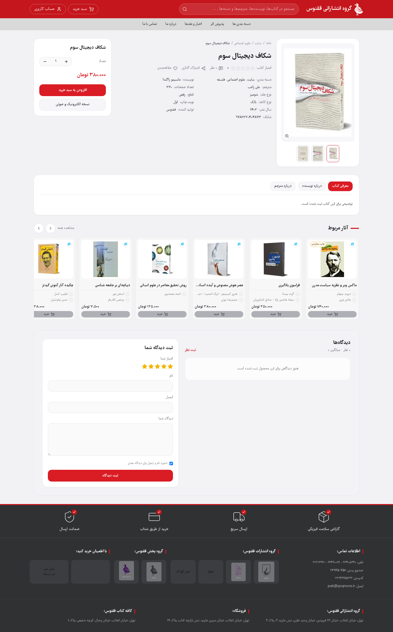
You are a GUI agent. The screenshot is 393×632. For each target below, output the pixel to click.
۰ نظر (213, 68)
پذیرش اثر (217, 24)
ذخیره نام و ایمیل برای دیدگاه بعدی (147, 463)
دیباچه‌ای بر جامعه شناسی (112, 285)
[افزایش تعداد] (66, 61)
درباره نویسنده (312, 186)
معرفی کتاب (340, 186)
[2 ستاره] (164, 366)
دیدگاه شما (166, 418)
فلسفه (221, 79)
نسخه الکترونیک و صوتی (73, 104)
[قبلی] (50, 228)
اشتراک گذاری (191, 68)
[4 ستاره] (151, 366)
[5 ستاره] (144, 366)
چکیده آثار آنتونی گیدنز (57, 285)
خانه (268, 43)
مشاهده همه (65, 228)
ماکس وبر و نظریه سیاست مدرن (334, 285)
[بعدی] (39, 228)
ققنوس (171, 109)
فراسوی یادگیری (289, 285)
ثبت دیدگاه (110, 475)
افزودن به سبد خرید (73, 90)
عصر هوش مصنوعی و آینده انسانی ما (220, 285)
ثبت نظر (190, 350)
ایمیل (169, 397)
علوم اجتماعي (242, 43)
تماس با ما (149, 24)
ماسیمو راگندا (171, 79)
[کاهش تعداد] (45, 61)
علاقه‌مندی (164, 68)
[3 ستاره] (157, 366)
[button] (318, 92)
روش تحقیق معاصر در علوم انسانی (163, 285)
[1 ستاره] (170, 366)
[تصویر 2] (317, 153)
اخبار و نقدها (193, 24)
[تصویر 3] (302, 153)
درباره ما (170, 24)
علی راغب (254, 87)
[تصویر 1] (332, 153)
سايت (258, 43)
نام (171, 376)
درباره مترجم (282, 186)
